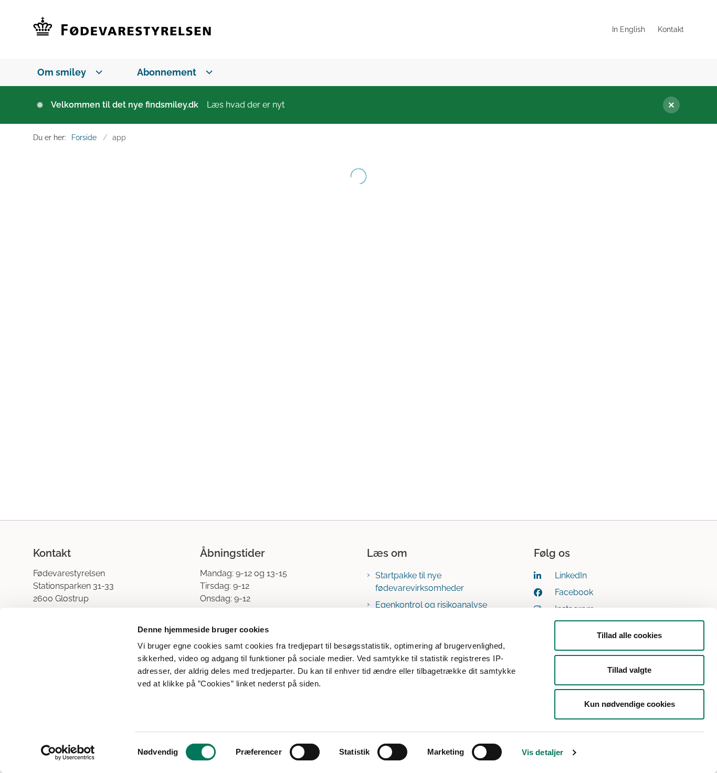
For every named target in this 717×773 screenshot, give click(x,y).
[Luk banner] (667, 105)
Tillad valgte (629, 669)
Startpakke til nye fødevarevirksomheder (419, 581)
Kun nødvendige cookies (629, 704)
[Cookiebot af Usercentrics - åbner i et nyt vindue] (68, 752)
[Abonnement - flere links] (207, 72)
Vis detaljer (542, 752)
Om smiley (61, 72)
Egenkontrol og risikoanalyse (431, 605)
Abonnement (166, 72)
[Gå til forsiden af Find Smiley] (319, 29)
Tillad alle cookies (629, 635)
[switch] (305, 752)
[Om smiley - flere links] (97, 72)
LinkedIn (571, 575)
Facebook (574, 592)
